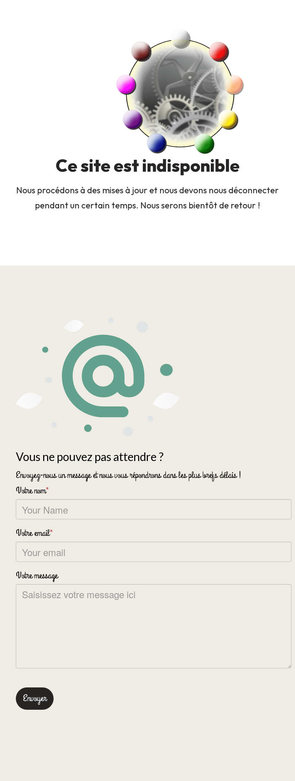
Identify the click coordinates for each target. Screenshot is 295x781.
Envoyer (34, 698)
